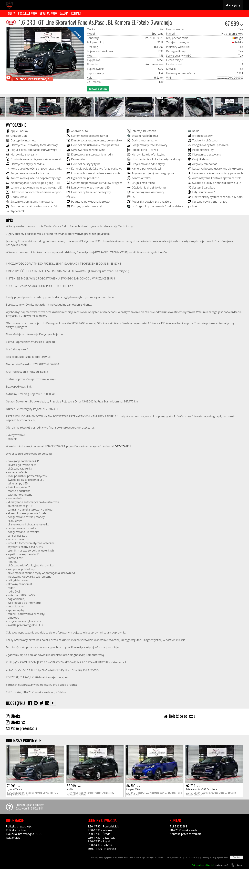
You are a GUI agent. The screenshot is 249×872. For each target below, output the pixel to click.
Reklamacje (13, 837)
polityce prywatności (220, 857)
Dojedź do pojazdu (182, 716)
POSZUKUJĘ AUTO (27, 13)
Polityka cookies (16, 830)
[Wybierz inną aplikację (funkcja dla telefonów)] (53, 703)
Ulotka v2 (18, 722)
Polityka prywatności (19, 826)
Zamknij (237, 857)
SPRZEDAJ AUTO (48, 13)
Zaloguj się (234, 5)
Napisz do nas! (210, 865)
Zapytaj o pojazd (98, 88)
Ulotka (15, 716)
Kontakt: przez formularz (186, 834)
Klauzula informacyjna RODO (24, 834)
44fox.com (239, 865)
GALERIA (64, 13)
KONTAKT (76, 13)
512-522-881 (123, 446)
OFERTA (11, 13)
